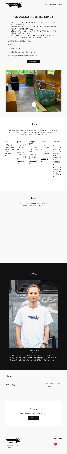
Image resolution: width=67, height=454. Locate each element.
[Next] (58, 91)
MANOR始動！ (11, 385)
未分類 (49, 386)
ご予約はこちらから (33, 61)
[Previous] (9, 91)
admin (58, 383)
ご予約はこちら (33, 418)
